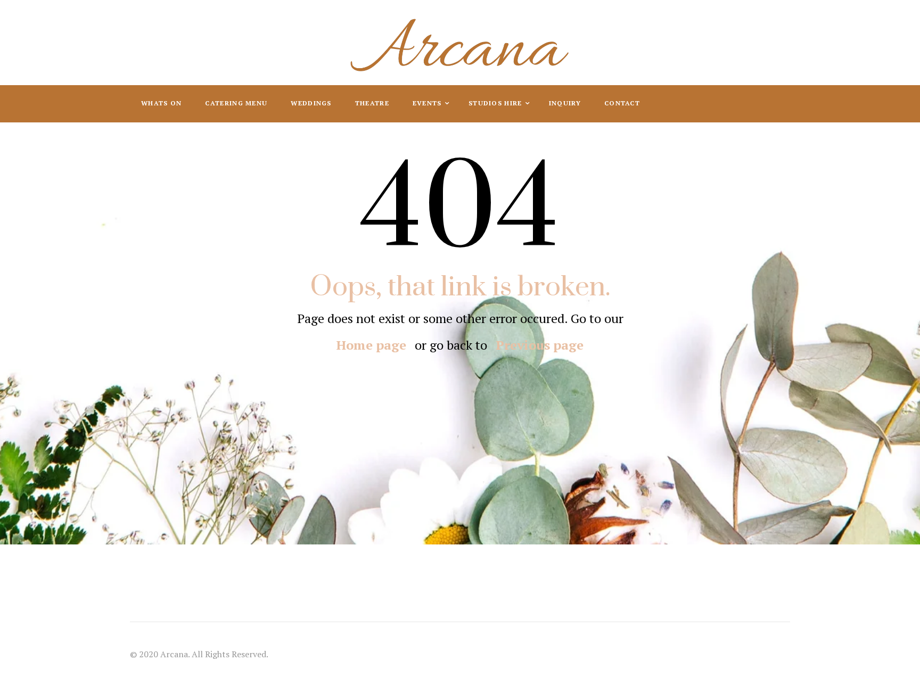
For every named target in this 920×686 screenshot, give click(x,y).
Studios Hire (496, 103)
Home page (371, 344)
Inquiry (565, 103)
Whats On (161, 103)
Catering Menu (236, 103)
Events (428, 103)
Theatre (372, 103)
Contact (622, 103)
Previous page (540, 344)
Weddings (311, 103)
